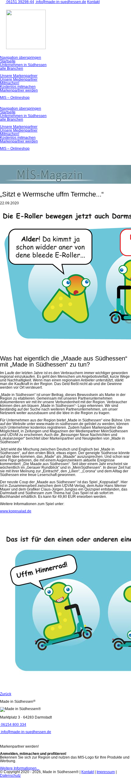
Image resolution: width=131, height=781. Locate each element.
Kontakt (87, 772)
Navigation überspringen (20, 57)
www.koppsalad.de (15, 511)
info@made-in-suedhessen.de (25, 732)
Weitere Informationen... (19, 768)
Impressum (106, 772)
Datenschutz (10, 775)
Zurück (5, 694)
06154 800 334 (13, 724)
